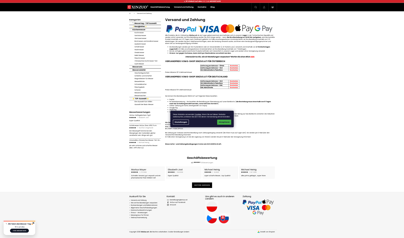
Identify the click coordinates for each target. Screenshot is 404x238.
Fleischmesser (140, 58)
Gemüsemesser (140, 38)
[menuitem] (160, 7)
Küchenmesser (138, 30)
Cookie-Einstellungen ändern (178, 232)
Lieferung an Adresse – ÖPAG (212, 66)
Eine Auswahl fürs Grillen (143, 102)
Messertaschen (140, 96)
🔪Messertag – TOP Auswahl (144, 23)
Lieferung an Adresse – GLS (212, 68)
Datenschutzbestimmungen (141, 210)
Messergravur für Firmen (140, 215)
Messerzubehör (139, 70)
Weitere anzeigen (202, 185)
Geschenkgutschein (142, 73)
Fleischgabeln (140, 87)
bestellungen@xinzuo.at (178, 200)
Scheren (138, 90)
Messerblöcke (140, 81)
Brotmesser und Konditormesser (146, 41)
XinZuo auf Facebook (177, 202)
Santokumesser (140, 35)
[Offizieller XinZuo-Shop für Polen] (211, 207)
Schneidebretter (141, 84)
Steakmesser (139, 52)
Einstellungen (181, 122)
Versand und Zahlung (138, 200)
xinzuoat (173, 205)
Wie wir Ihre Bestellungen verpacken (144, 203)
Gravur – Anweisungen (139, 212)
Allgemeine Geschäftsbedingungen (144, 208)
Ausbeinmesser (140, 44)
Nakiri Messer (139, 55)
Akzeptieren (224, 122)
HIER (252, 57)
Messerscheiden (140, 93)
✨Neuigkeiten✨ (139, 26)
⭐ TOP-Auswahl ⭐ (140, 98)
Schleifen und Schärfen (143, 76)
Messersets (137, 67)
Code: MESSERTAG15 (19, 231)
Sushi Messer (139, 64)
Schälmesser (139, 47)
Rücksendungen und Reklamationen (144, 205)
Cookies (198, 114)
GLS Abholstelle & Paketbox (212, 70)
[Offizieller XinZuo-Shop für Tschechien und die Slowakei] (217, 218)
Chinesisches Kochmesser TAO (146, 61)
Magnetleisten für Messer (144, 79)
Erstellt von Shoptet (267, 232)
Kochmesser (139, 33)
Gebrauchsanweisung (139, 217)
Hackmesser (139, 50)
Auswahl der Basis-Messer (144, 104)
